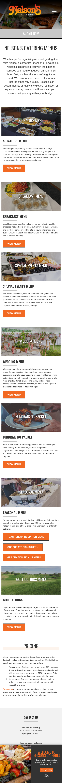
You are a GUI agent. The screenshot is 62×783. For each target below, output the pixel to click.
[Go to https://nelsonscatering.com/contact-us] (31, 740)
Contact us (8, 689)
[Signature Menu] (31, 121)
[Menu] (54, 10)
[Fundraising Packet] (31, 417)
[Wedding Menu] (31, 341)
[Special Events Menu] (31, 266)
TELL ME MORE (46, 770)
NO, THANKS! (46, 775)
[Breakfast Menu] (31, 196)
